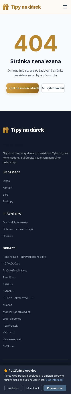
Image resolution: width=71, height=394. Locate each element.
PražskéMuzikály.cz (15, 270)
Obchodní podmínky (15, 222)
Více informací (54, 379)
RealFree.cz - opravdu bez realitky (24, 256)
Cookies (8, 236)
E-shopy (8, 201)
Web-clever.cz (12, 318)
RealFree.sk (10, 325)
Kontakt (7, 187)
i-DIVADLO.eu (11, 263)
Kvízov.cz (9, 332)
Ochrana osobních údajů (18, 229)
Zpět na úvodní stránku (24, 88)
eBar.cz (7, 305)
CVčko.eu (9, 346)
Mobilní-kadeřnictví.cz (17, 312)
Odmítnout (33, 387)
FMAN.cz (9, 291)
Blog (5, 194)
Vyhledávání (55, 88)
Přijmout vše (55, 387)
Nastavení (13, 387)
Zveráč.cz (9, 277)
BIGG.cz (8, 284)
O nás (6, 181)
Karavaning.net (12, 339)
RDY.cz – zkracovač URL (18, 298)
